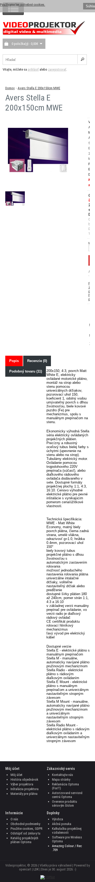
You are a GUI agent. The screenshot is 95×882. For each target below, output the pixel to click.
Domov (10, 88)
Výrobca (57, 819)
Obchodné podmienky (25, 824)
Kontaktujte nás (62, 775)
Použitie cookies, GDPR (26, 829)
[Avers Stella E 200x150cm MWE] (38, 179)
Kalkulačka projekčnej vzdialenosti (67, 830)
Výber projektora (22, 784)
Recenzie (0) (37, 361)
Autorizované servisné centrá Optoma (67, 795)
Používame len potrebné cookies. (22, 5)
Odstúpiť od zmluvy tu (25, 833)
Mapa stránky (61, 779)
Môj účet (16, 775)
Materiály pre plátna (24, 794)
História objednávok (24, 779)
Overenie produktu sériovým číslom (64, 803)
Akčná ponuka (61, 824)
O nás (14, 819)
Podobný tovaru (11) (25, 371)
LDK (36, 869)
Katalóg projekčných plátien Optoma (24, 840)
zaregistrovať (57, 69)
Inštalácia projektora (25, 789)
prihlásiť (33, 69)
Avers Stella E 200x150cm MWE (39, 88)
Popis (14, 361)
